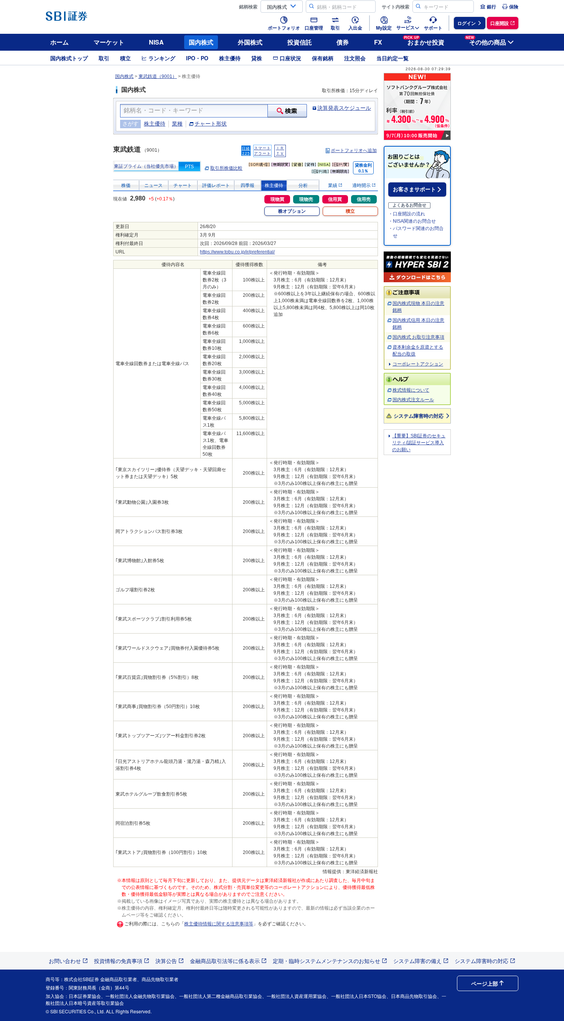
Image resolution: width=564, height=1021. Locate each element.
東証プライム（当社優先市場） (146, 166)
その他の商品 (486, 40)
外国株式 (250, 42)
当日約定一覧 (392, 58)
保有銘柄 (322, 58)
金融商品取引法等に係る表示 (225, 960)
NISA (156, 42)
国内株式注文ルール (413, 399)
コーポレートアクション (417, 364)
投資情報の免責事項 (118, 960)
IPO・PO (197, 58)
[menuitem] (488, 6)
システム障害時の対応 (419, 415)
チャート (182, 185)
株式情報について (410, 390)
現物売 (306, 199)
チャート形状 (211, 124)
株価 (125, 185)
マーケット (109, 42)
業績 (333, 185)
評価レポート (216, 185)
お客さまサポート (414, 189)
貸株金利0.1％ (363, 168)
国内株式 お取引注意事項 (418, 337)
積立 (125, 58)
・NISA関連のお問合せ (412, 221)
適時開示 (362, 185)
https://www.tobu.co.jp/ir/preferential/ (237, 252)
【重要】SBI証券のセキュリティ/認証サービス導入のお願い (418, 442)
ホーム (59, 42)
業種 (177, 124)
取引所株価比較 (226, 168)
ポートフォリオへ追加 (354, 150)
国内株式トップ (69, 58)
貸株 (256, 58)
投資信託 (299, 42)
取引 (104, 58)
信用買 (335, 199)
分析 (303, 185)
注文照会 (355, 58)
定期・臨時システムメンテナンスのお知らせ (326, 960)
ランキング (161, 58)
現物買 (277, 199)
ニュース (153, 185)
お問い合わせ (65, 960)
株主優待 (230, 58)
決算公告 (166, 960)
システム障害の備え (417, 960)
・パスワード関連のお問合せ (416, 232)
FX (378, 42)
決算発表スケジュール (344, 108)
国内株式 (201, 42)
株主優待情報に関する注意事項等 (218, 924)
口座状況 (290, 58)
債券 (342, 42)
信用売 (364, 199)
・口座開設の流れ (406, 214)
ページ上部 (484, 983)
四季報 (247, 185)
